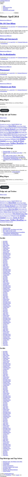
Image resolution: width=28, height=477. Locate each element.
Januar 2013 (6, 333)
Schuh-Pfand (6, 464)
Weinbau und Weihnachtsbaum (10, 469)
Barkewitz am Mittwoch (5, 20)
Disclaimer (5, 8)
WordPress (8, 475)
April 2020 (5, 249)
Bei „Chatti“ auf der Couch (9, 155)
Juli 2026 (5, 241)
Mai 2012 (5, 343)
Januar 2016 (6, 284)
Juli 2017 (5, 260)
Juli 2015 (5, 292)
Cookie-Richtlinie (16, 171)
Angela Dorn (9, 124)
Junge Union (6, 132)
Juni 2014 (5, 310)
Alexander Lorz (3, 124)
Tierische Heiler (6, 151)
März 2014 (5, 314)
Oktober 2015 (6, 288)
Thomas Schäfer (5, 143)
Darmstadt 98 (5, 127)
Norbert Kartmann (8, 137)
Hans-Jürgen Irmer (3, 130)
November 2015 (7, 287)
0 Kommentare (4, 28)
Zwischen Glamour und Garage (10, 467)
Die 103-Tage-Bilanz (8, 23)
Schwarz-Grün (15, 139)
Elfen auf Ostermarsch (8, 39)
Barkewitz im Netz (7, 7)
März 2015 (5, 297)
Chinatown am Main (8, 87)
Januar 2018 (6, 252)
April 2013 (5, 329)
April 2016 (5, 280)
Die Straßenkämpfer (8, 54)
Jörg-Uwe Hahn (13, 132)
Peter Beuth (16, 137)
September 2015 (7, 289)
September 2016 (7, 273)
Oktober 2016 (6, 272)
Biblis (7, 126)
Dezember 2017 (7, 253)
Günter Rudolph (23, 129)
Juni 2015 (5, 293)
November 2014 (7, 303)
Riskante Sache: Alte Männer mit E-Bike (12, 152)
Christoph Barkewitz (5, 0)
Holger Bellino (15, 130)
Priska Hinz (23, 137)
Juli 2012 (5, 341)
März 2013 (5, 330)
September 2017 (7, 257)
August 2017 (6, 258)
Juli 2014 (5, 308)
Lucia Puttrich (7, 134)
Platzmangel (5, 70)
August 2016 (6, 275)
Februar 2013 (6, 331)
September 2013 (7, 322)
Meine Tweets (3, 117)
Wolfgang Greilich (9, 145)
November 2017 (7, 254)
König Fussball (6, 471)
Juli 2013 (5, 324)
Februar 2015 (6, 299)
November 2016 (7, 271)
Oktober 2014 (6, 304)
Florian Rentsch (10, 129)
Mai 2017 (5, 262)
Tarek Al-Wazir (18, 141)
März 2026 (5, 244)
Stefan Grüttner (9, 141)
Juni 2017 (5, 261)
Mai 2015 (5, 295)
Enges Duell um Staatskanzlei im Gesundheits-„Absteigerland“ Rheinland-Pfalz (14, 157)
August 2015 (6, 291)
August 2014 (6, 307)
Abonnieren (4, 110)
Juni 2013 (5, 326)
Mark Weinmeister (21, 210)
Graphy (17, 475)
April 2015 (5, 296)
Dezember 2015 (7, 285)
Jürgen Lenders (21, 132)
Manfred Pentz (14, 134)
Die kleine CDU (7, 468)
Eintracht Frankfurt (17, 127)
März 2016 (5, 281)
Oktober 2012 (6, 337)
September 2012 (7, 338)
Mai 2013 (5, 327)
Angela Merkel (15, 124)
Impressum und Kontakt (8, 10)
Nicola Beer (2, 137)
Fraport (17, 129)
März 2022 (5, 246)
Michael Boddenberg (15, 135)
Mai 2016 (5, 279)
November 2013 (7, 319)
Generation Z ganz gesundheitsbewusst (12, 159)
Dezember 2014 (7, 302)
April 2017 (5, 264)
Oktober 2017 (6, 256)
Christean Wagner (19, 126)
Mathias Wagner (7, 135)
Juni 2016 (5, 277)
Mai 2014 (5, 311)
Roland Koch (7, 139)
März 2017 (5, 265)
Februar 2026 (6, 245)
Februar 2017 (6, 266)
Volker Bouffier (17, 143)
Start (4, 6)
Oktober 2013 (6, 320)
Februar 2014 (6, 315)
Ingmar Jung (20, 130)
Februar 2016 (6, 283)
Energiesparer (6, 463)
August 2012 (6, 339)
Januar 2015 (6, 300)
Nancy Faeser (22, 135)
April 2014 (5, 312)
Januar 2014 (6, 316)
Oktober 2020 (6, 248)
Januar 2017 (6, 268)
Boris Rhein (12, 126)
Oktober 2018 (6, 250)
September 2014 (7, 306)
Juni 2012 (5, 342)
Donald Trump (10, 127)
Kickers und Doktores (8, 465)
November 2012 (7, 335)
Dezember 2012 (7, 334)
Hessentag (10, 130)
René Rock (2, 139)
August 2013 (6, 323)
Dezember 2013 (7, 318)
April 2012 (5, 345)
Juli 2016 (5, 276)
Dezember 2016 (7, 269)
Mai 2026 (5, 242)
